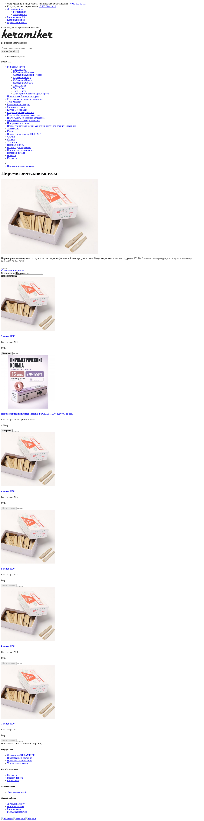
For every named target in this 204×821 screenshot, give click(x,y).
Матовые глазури (16, 107)
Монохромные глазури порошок (23, 120)
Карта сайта (13, 780)
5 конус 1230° (8, 568)
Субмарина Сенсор (23, 83)
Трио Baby (18, 88)
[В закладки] (14, 353)
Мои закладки (14, 809)
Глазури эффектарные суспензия (23, 115)
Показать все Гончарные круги (23, 96)
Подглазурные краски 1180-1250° (24, 134)
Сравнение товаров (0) (12, 270)
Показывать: (7, 276)
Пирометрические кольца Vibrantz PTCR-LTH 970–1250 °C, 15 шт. (37, 413)
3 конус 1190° (8, 336)
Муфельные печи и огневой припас (25, 99)
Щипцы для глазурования (20, 150)
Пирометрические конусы (20, 166)
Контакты (12, 158)
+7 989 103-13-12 (77, 3)
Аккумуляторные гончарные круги (31, 93)
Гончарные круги (16, 66)
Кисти (10, 131)
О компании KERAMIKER (21, 755)
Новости (11, 155)
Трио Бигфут (19, 69)
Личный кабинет (15, 803)
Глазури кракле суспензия (20, 112)
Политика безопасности (19, 760)
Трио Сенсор (19, 91)
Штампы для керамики (19, 147)
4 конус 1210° (8, 491)
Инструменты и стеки (18, 123)
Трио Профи (19, 85)
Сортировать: (8, 273)
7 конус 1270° (8, 723)
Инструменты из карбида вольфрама (26, 118)
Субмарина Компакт (23, 72)
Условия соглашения (17, 763)
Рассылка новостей (17, 812)
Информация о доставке (19, 758)
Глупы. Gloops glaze (17, 109)
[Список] (2, 268)
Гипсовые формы (16, 153)
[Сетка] (5, 268)
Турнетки (12, 142)
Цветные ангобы (15, 144)
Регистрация (19, 11)
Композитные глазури (18, 104)
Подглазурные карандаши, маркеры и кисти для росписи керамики (41, 126)
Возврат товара (15, 777)
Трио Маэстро (14, 101)
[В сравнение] (17, 353)
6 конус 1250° (8, 646)
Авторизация (20, 14)
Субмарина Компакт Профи (27, 75)
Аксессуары (13, 128)
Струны (11, 139)
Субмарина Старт (22, 77)
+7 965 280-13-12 (47, 6)
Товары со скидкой (17, 792)
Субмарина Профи (22, 80)
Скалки (11, 136)
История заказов (15, 806)
